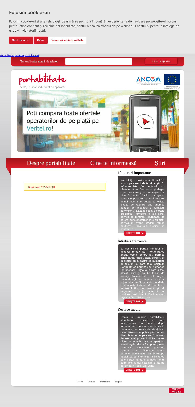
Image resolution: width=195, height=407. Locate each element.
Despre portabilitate (48, 162)
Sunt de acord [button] (21, 40)
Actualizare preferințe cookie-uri (19, 55)
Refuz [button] (41, 40)
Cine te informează (112, 162)
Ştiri (157, 162)
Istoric (80, 381)
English (118, 381)
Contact (91, 381)
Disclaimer (105, 381)
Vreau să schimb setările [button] (67, 40)
